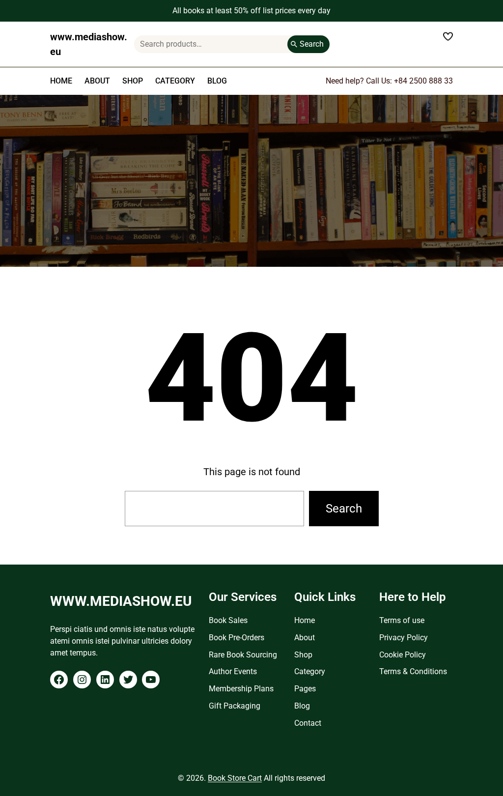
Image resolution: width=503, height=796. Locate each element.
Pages (305, 688)
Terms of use (401, 620)
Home (304, 620)
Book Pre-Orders (236, 637)
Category (309, 671)
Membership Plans (241, 688)
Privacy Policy (403, 637)
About (304, 637)
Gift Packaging (234, 706)
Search (312, 44)
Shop (303, 654)
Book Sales (228, 620)
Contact (307, 723)
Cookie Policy (402, 654)
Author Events (233, 671)
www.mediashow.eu (121, 601)
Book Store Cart (235, 778)
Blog (302, 706)
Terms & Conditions (413, 671)
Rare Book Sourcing (243, 654)
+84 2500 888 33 (423, 80)
